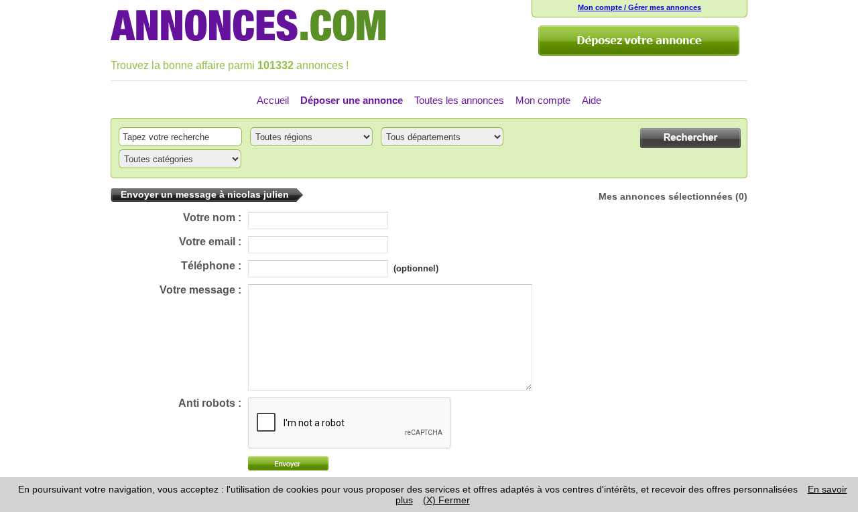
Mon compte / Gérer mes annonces (639, 7)
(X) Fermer (446, 500)
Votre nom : (212, 217)
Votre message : (200, 290)
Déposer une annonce (351, 100)
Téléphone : (211, 265)
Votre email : (210, 241)
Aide (591, 100)
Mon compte (542, 100)
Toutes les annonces (459, 100)
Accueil (273, 100)
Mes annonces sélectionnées (666, 196)
